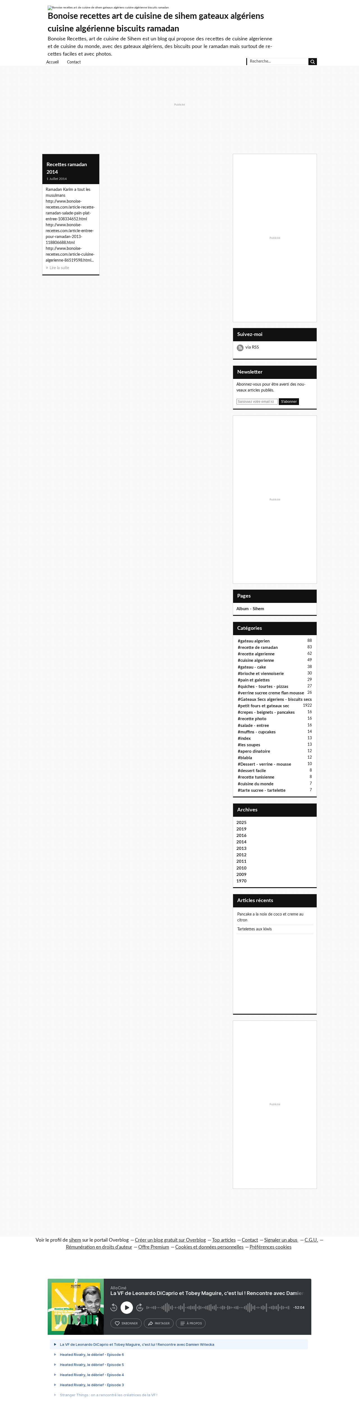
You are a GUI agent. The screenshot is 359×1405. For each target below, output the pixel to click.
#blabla (245, 758)
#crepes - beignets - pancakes (266, 712)
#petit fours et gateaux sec (263, 706)
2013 (241, 848)
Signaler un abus (281, 1240)
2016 (241, 836)
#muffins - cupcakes (257, 732)
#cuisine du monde (255, 784)
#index (244, 738)
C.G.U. (311, 1240)
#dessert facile (252, 771)
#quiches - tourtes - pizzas (263, 687)
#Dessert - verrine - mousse (264, 764)
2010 (241, 868)
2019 (241, 829)
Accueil (52, 62)
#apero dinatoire (254, 751)
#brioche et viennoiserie (261, 674)
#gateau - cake (252, 667)
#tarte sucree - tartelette (262, 790)
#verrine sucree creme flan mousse (271, 693)
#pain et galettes (254, 680)
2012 (241, 855)
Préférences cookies (270, 1247)
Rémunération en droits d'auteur (99, 1247)
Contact (74, 62)
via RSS (252, 347)
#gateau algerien (254, 641)
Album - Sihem (250, 609)
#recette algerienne (256, 654)
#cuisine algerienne (256, 660)
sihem (75, 1240)
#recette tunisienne (256, 777)
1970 (241, 881)
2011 (241, 861)
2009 (241, 875)
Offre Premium (153, 1247)
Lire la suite (59, 268)
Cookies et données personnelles (209, 1247)
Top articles (224, 1240)
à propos (194, 1323)
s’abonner (129, 1323)
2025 (241, 823)
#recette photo (252, 719)
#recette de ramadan (258, 648)
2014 (241, 842)
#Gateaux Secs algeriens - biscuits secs (275, 699)
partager (162, 1323)
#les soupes (249, 745)
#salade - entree (253, 726)
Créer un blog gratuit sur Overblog (170, 1240)
